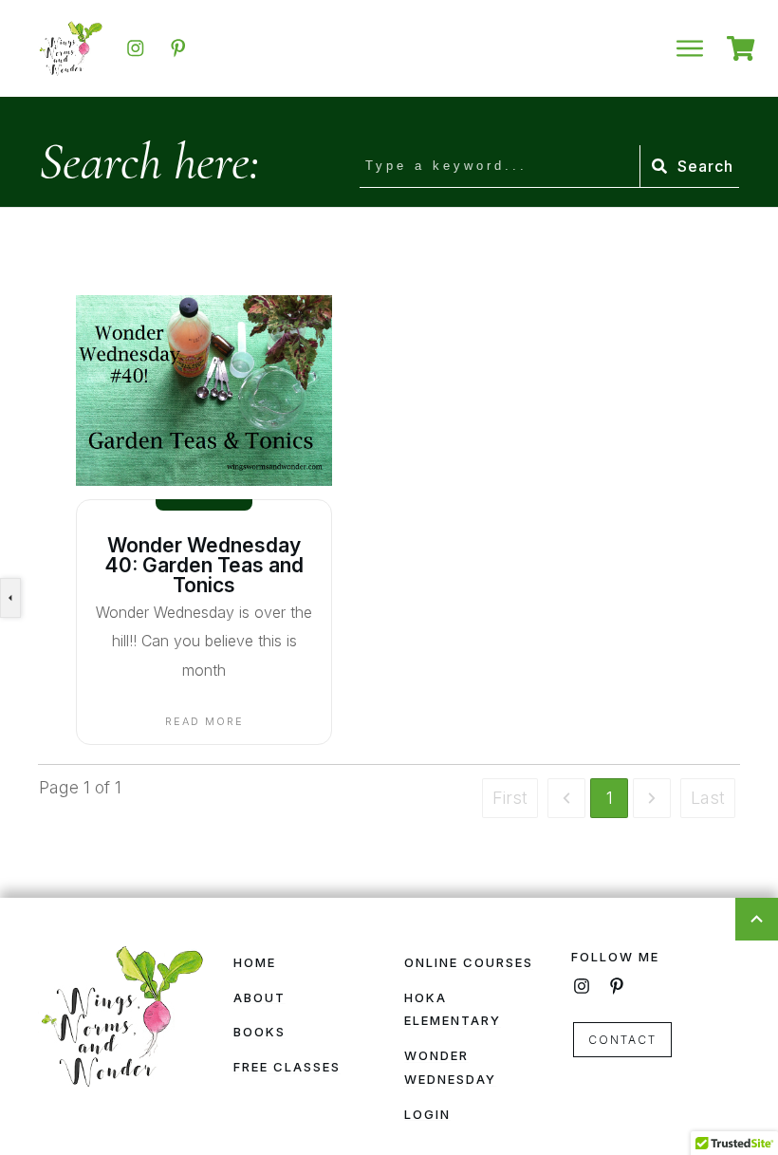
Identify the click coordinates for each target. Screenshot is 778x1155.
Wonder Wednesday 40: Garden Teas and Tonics (204, 565)
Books (259, 1031)
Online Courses (468, 962)
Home (254, 962)
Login (427, 1114)
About (259, 997)
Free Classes (287, 1066)
